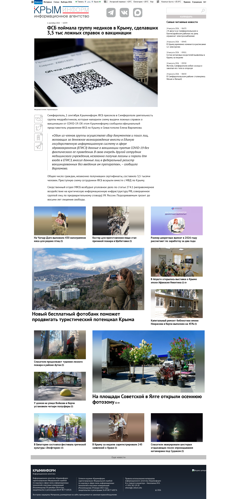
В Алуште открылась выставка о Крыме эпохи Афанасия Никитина (174, 280)
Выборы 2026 (66, 2)
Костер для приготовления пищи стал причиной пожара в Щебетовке (114, 239)
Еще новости (118, 457)
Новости (38, 2)
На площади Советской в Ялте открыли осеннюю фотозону (147, 399)
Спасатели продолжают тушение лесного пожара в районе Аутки (58, 363)
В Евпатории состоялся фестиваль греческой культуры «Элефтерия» (60, 446)
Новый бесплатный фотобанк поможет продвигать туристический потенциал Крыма (83, 316)
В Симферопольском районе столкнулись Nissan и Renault (186, 77)
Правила (187, 2)
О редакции (197, 2)
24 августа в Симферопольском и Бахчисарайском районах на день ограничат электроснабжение (182, 33)
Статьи (56, 2)
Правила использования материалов (140, 478)
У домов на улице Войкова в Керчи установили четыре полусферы (54, 404)
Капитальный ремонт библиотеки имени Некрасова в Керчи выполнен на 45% (174, 322)
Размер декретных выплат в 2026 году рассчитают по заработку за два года (174, 239)
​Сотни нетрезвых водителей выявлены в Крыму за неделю (186, 56)
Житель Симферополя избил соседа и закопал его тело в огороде (184, 67)
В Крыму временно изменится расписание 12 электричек (186, 45)
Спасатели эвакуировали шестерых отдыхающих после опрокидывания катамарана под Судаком (172, 448)
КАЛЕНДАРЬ (186, 16)
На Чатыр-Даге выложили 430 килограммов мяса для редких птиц (60, 239)
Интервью (48, 2)
